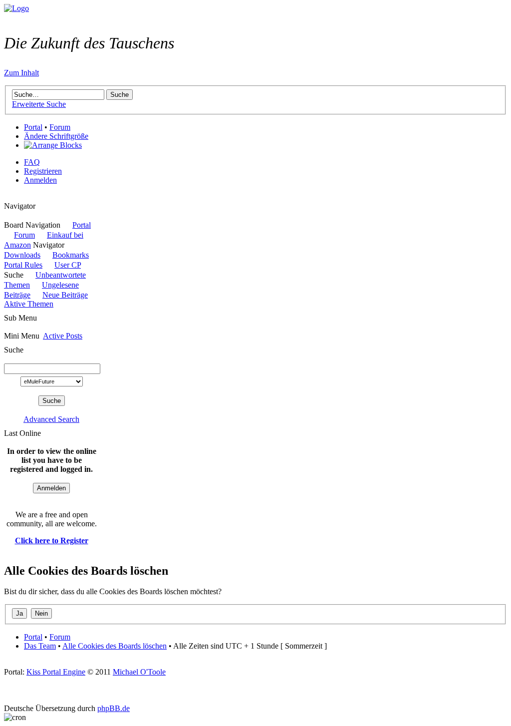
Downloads (22, 255)
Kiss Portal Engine (55, 672)
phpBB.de (113, 708)
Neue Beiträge (65, 295)
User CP (67, 265)
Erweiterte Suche (39, 104)
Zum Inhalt (21, 72)
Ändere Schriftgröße (56, 136)
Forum (59, 127)
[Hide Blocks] (7, 197)
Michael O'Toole (139, 672)
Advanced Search (51, 419)
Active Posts (62, 336)
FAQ (32, 162)
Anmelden (40, 180)
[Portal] (16, 8)
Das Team (40, 646)
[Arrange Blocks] (53, 145)
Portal (33, 127)
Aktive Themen (28, 304)
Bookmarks (70, 255)
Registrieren (43, 171)
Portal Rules (23, 265)
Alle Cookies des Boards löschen (114, 646)
